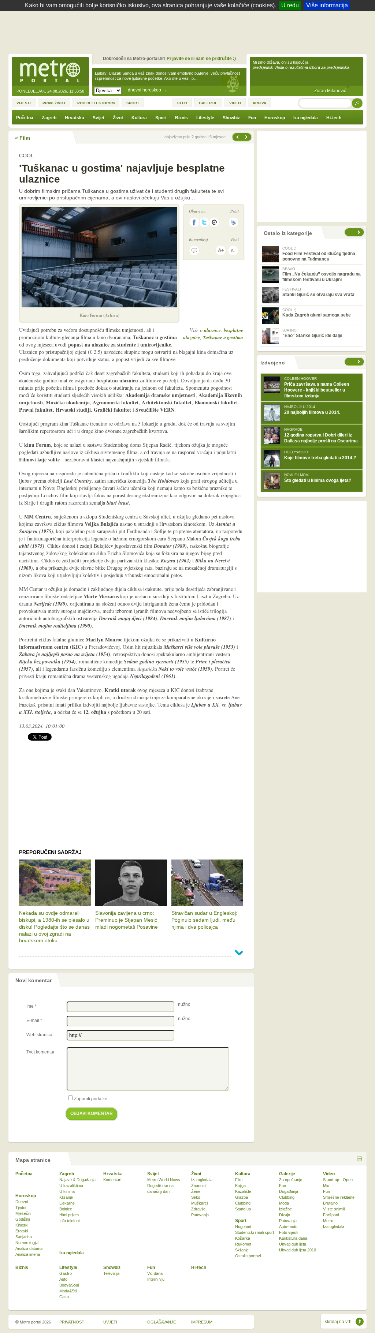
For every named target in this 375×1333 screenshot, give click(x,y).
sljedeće (359, 361)
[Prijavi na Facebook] (194, 222)
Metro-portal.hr (50, 71)
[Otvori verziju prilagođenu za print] (233, 222)
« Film (22, 138)
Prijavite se (178, 58)
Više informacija (327, 5)
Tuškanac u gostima (223, 337)
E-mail (34, 1020)
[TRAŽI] (357, 103)
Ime (31, 1006)
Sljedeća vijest (237, 137)
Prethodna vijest (247, 137)
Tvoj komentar (40, 1052)
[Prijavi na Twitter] (204, 222)
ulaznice (212, 330)
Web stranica (39, 1034)
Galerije (287, 1173)
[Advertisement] (189, 31)
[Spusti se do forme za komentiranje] (194, 250)
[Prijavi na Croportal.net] (214, 222)
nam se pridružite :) (216, 58)
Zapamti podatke (90, 1098)
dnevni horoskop (147, 90)
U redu (290, 5)
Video (329, 1173)
